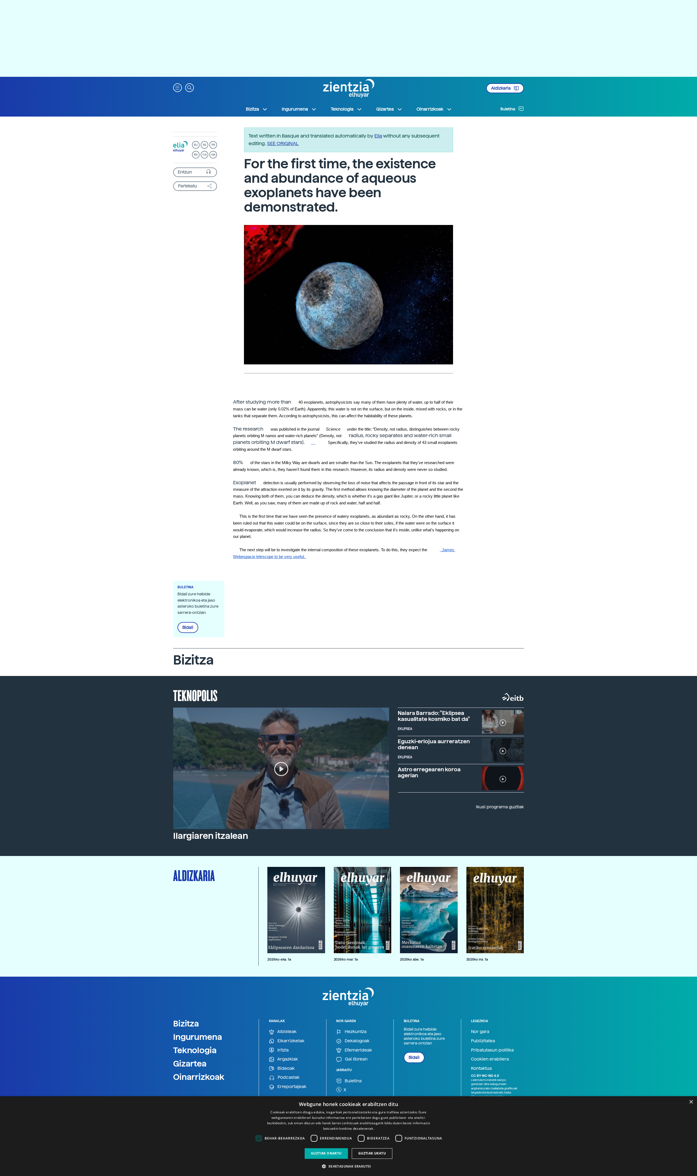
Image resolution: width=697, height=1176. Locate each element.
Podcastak (288, 1077)
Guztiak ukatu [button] (372, 1153)
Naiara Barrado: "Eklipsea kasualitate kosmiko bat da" (434, 716)
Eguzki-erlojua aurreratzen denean (434, 744)
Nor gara (480, 1031)
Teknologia (195, 1050)
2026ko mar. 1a (346, 959)
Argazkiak (287, 1059)
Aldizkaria (501, 88)
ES (204, 145)
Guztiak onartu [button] (326, 1153)
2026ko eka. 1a (279, 959)
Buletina (508, 109)
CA (205, 154)
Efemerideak (358, 1050)
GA (213, 154)
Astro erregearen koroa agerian (429, 772)
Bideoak (285, 1068)
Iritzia (282, 1050)
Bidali (187, 627)
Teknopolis (195, 695)
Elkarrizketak (290, 1040)
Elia (378, 136)
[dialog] (348, 1136)
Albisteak (286, 1031)
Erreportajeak (291, 1086)
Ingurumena (197, 1037)
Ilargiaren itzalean (210, 836)
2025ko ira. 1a (477, 959)
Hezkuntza (355, 1031)
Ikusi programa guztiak (500, 806)
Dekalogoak (356, 1040)
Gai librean (356, 1059)
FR (213, 145)
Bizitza (186, 1023)
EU (196, 145)
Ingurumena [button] (295, 109)
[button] (177, 87)
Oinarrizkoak (198, 1077)
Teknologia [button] (342, 109)
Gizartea (190, 1063)
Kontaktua (481, 1068)
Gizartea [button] (385, 109)
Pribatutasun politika (492, 1050)
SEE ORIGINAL (283, 143)
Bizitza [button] (252, 109)
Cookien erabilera (490, 1059)
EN (196, 154)
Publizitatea (483, 1040)
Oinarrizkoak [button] (430, 109)
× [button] (691, 1102)
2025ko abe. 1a (412, 959)
